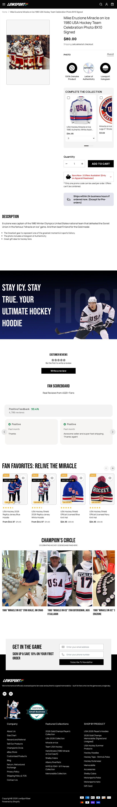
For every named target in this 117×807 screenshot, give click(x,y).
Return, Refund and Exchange (16, 766)
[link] (81, 110)
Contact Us (12, 780)
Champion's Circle (15, 747)
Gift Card (88, 786)
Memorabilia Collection (56, 773)
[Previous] (106, 468)
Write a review (58, 370)
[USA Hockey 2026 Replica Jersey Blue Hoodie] (15, 489)
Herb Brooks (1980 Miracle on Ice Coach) (57, 752)
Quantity (69, 156)
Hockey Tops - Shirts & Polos (97, 756)
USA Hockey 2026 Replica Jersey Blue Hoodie (11, 514)
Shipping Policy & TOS (17, 775)
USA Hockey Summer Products (93, 747)
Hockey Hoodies (91, 752)
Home (4, 12)
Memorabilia (89, 765)
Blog (9, 760)
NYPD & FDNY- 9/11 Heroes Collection (57, 768)
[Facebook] (4, 693)
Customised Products (17, 756)
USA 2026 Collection (55, 738)
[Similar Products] (23, 478)
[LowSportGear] (17, 4)
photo (67, 54)
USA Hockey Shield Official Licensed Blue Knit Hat (70, 514)
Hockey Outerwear (92, 761)
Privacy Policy (13, 771)
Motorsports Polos (92, 777)
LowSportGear (24, 798)
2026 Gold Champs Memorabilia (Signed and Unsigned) (95, 738)
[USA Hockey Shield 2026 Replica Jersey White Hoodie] (44, 489)
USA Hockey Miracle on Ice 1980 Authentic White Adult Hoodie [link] (79, 128)
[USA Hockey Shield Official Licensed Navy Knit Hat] (102, 489)
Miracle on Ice (52, 742)
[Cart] (112, 4)
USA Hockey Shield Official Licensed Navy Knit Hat (99, 514)
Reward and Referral (16, 739)
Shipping (67, 44)
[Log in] (106, 4)
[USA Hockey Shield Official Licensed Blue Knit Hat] (73, 489)
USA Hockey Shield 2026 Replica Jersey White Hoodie (41, 514)
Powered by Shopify (11, 801)
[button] (4, 4)
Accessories (89, 769)
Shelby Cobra (52, 758)
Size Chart (11, 735)
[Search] (100, 4)
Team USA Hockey (54, 746)
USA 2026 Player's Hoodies (96, 731)
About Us (11, 731)
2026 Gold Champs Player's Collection (58, 733)
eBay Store (12, 752)
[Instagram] (10, 693)
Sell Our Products (15, 743)
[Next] (112, 468)
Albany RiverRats (53, 762)
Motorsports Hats (92, 781)
